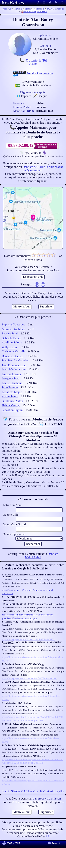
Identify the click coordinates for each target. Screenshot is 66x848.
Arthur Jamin (10, 396)
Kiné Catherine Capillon (52, 791)
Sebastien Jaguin (12, 410)
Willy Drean (9, 347)
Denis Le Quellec (12, 356)
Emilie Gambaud (12, 383)
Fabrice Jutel (10, 333)
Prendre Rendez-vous (39, 73)
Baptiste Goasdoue (13, 324)
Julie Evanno (10, 387)
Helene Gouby (11, 405)
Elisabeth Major (12, 392)
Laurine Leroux (11, 374)
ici (47, 836)
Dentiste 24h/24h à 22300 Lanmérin (20, 791)
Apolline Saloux (12, 342)
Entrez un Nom (12, 505)
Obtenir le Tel (36, 61)
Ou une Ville (10, 514)
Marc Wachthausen (14, 369)
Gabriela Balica (11, 338)
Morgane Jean (10, 378)
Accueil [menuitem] (54, 843)
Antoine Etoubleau (13, 329)
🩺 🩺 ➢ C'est (33, 421)
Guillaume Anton (12, 401)
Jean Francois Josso (14, 365)
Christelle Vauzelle (13, 351)
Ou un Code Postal (14, 524)
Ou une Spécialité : (14, 534)
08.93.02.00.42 (20, 145)
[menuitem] (62, 2)
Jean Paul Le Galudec (15, 360)
